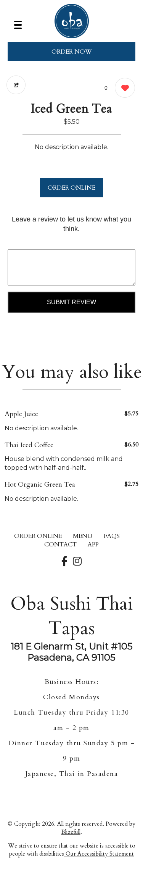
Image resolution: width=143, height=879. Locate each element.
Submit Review (71, 302)
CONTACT (60, 544)
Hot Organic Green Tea (40, 484)
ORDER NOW (71, 52)
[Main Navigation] (18, 25)
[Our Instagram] (77, 562)
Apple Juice (21, 414)
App (93, 544)
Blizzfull (70, 832)
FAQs (112, 536)
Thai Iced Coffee (29, 445)
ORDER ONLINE (71, 188)
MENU (83, 536)
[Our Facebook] (64, 562)
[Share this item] (16, 84)
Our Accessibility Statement (99, 854)
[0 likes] (123, 88)
